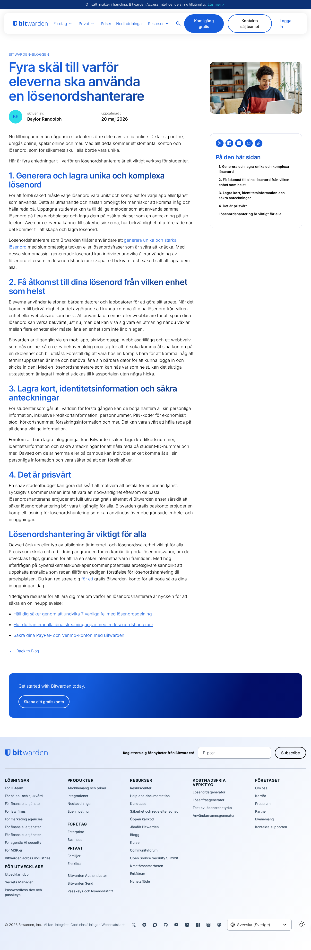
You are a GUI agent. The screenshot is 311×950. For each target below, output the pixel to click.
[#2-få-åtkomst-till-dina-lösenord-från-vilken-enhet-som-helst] (5, 282)
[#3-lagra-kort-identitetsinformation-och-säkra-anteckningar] (5, 389)
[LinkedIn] (239, 143)
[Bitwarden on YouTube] (176, 925)
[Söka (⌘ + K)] (178, 24)
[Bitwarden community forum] (155, 925)
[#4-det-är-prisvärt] (5, 475)
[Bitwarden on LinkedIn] (187, 925)
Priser (106, 23)
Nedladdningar (129, 23)
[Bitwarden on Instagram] (208, 925)
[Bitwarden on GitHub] (166, 925)
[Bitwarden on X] (134, 925)
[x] (220, 143)
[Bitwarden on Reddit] (144, 925)
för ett (87, 578)
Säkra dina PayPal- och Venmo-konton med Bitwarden (69, 635)
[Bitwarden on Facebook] (198, 925)
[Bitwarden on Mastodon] (219, 925)
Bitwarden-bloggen (29, 54)
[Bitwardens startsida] (30, 24)
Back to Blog (28, 650)
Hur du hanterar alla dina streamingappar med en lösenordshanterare (83, 624)
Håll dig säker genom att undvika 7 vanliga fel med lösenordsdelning (83, 613)
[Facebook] (229, 143)
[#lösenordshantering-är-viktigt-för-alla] (5, 535)
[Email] (249, 143)
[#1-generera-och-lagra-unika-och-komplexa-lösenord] (5, 176)
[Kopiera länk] (258, 143)
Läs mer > (216, 4)
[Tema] (301, 925)
